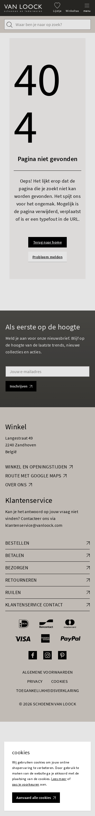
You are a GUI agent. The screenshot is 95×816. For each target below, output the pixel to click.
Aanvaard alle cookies (33, 797)
